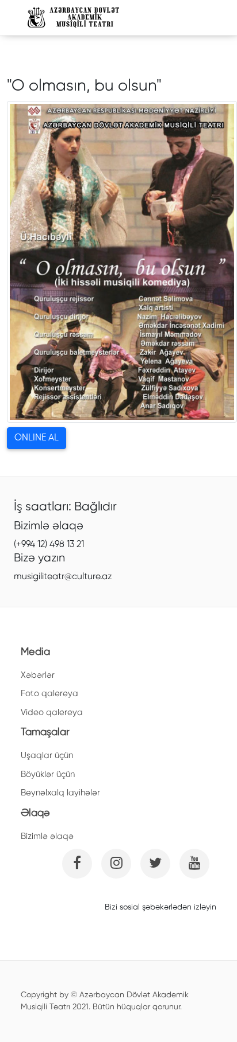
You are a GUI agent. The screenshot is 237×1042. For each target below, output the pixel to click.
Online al (36, 438)
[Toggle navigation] (193, 18)
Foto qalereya (49, 693)
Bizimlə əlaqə (47, 836)
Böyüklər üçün (48, 774)
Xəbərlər (38, 675)
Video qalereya (52, 712)
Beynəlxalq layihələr (60, 793)
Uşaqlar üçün (47, 755)
